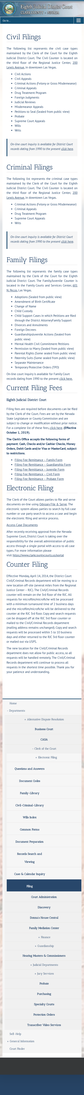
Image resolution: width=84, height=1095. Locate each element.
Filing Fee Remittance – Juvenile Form (39, 469)
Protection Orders (44, 1014)
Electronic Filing (47, 757)
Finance (45, 937)
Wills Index (29, 817)
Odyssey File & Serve (53, 504)
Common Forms (29, 829)
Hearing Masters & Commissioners (44, 955)
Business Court (44, 729)
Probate (44, 983)
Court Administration (44, 897)
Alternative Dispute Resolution (45, 719)
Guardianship (46, 946)
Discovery (44, 907)
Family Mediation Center (44, 928)
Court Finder (17, 1049)
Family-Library (29, 793)
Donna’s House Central (44, 917)
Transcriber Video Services (44, 1025)
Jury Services (45, 973)
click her (66, 241)
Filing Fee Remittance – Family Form (38, 460)
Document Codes (29, 781)
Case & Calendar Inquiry (29, 874)
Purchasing (44, 994)
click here (67, 149)
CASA (44, 739)
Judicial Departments (45, 965)
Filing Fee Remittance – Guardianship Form (43, 465)
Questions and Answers (29, 769)
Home (13, 703)
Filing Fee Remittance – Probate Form (39, 479)
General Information (22, 1041)
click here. (66, 379)
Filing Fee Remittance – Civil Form (37, 474)
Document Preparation (29, 841)
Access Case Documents (22, 525)
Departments (17, 710)
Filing (30, 886)
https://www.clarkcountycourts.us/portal (38, 555)
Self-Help (15, 1034)
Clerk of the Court (45, 748)
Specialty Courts (44, 1004)
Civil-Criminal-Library (29, 805)
